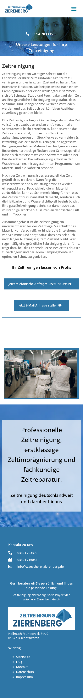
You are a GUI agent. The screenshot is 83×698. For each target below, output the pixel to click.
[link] (18, 9)
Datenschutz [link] (25, 672)
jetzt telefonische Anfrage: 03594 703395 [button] (38, 284)
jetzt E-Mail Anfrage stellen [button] (38, 305)
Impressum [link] (24, 677)
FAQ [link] (19, 662)
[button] (74, 9)
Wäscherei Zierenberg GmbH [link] (41, 599)
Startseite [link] (23, 657)
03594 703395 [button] (41, 34)
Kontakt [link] (22, 667)
